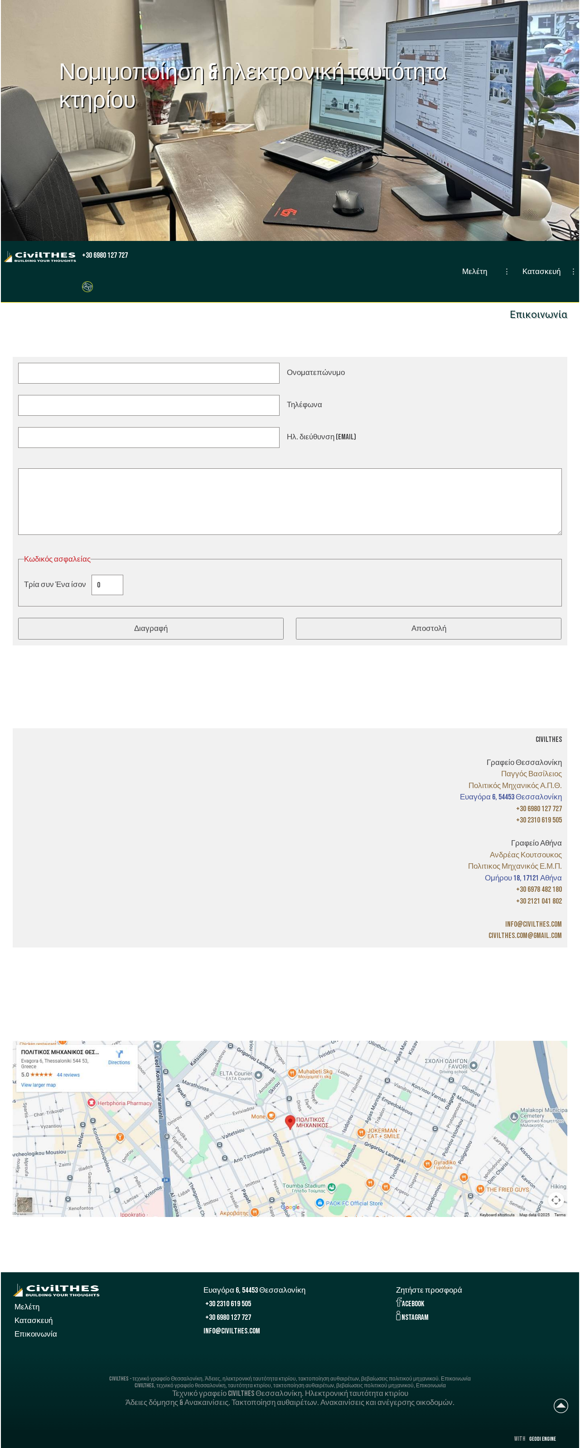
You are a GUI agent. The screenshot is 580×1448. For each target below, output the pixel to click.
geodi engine (542, 1439)
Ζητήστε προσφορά (429, 1290)
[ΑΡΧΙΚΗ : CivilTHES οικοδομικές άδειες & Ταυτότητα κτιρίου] (40, 256)
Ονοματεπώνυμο (316, 373)
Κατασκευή (541, 271)
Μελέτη (474, 271)
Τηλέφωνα (304, 405)
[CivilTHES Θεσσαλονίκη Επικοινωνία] (87, 286)
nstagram (415, 1317)
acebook (413, 1303)
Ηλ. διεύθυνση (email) (321, 437)
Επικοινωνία (35, 1334)
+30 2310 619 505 (228, 1303)
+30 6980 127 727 (105, 255)
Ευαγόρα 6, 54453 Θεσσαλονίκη (511, 797)
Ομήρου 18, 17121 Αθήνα (523, 878)
